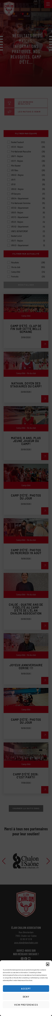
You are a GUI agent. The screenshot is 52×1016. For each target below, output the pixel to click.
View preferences (26, 1004)
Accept (26, 988)
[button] (47, 964)
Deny (26, 996)
